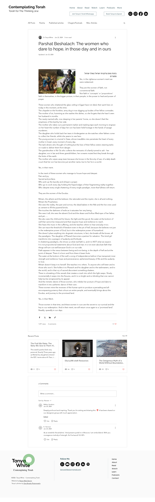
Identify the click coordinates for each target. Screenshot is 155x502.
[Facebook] (141, 14)
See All (124, 336)
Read (114, 465)
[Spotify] (88, 464)
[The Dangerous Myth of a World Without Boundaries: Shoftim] (111, 348)
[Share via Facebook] (39, 317)
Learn (114, 472)
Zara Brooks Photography (32, 483)
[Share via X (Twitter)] (45, 317)
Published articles (56, 23)
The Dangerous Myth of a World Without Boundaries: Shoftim (111, 362)
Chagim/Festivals (75, 23)
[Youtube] (67, 464)
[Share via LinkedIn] (50, 317)
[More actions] (115, 37)
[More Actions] (115, 405)
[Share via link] (55, 317)
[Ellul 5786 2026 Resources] (77, 348)
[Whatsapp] (130, 14)
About (114, 462)
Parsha (42, 23)
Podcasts (115, 475)
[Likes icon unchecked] (45, 421)
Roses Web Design (26, 481)
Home (114, 459)
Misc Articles (91, 23)
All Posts (31, 23)
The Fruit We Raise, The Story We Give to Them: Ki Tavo (42, 344)
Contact (115, 478)
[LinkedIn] (146, 14)
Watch (114, 468)
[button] (124, 23)
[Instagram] (135, 14)
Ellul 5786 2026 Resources (76, 361)
